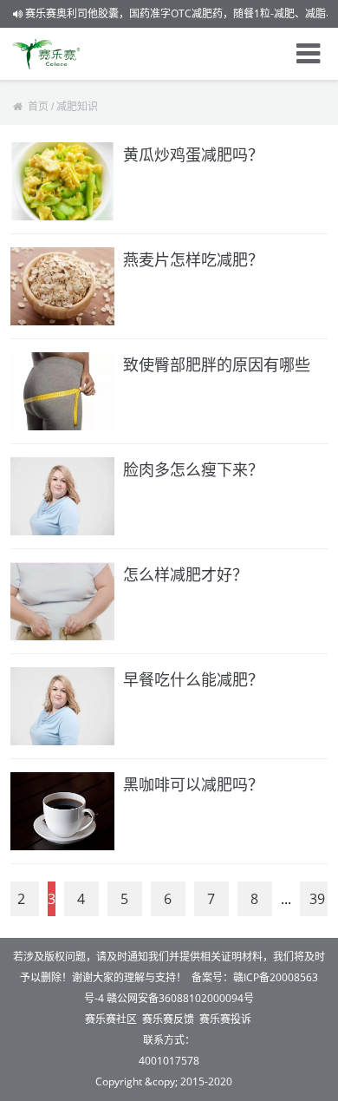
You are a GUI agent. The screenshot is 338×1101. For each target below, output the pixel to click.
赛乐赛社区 (111, 1019)
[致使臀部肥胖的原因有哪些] (62, 391)
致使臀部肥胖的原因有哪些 (216, 364)
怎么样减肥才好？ (185, 574)
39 (317, 898)
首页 (38, 107)
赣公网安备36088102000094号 (180, 998)
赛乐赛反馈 (168, 1019)
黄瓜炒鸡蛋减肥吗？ (193, 154)
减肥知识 (77, 107)
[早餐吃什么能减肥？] (62, 706)
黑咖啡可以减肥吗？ (193, 784)
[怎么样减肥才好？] (62, 601)
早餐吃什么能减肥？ (193, 679)
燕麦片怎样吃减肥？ (193, 259)
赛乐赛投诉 (225, 1019)
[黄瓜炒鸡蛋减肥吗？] (62, 181)
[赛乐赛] (47, 53)
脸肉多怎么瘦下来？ (193, 469)
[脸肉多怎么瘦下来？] (62, 496)
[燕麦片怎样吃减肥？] (62, 286)
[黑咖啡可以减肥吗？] (62, 811)
